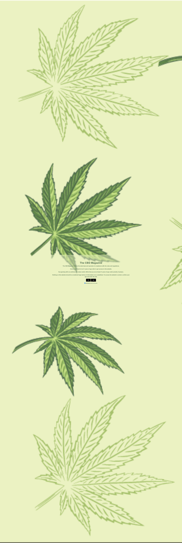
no (88, 280)
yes (93, 280)
